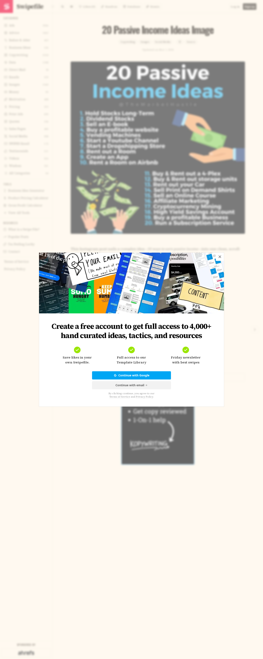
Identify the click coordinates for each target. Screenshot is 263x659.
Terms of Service (119, 396)
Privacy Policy (144, 396)
